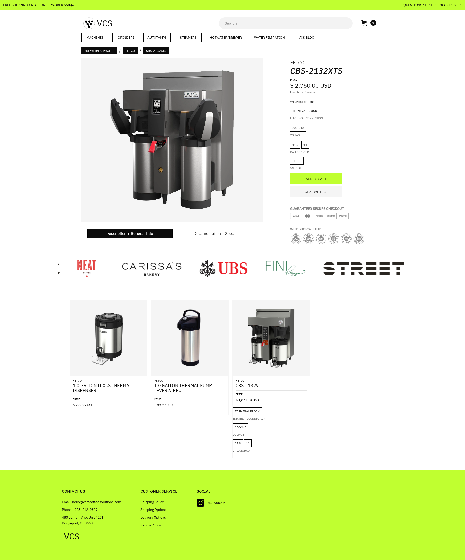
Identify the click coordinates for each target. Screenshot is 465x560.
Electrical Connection (249, 418)
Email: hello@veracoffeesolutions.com (91, 502)
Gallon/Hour (299, 152)
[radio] (304, 111)
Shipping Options (153, 509)
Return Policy (150, 525)
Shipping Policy (152, 502)
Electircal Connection (306, 118)
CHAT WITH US (316, 192)
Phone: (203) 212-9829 (79, 509)
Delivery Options (153, 517)
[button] (368, 22)
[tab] (129, 233)
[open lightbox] (172, 140)
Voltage (295, 135)
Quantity (296, 167)
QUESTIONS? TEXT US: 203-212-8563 (432, 5)
